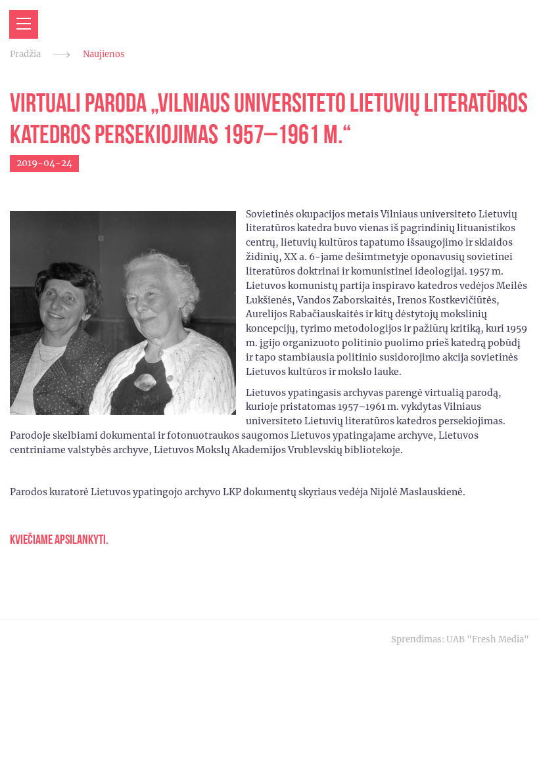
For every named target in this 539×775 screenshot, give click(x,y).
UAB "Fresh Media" (487, 639)
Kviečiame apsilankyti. (59, 540)
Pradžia (25, 54)
